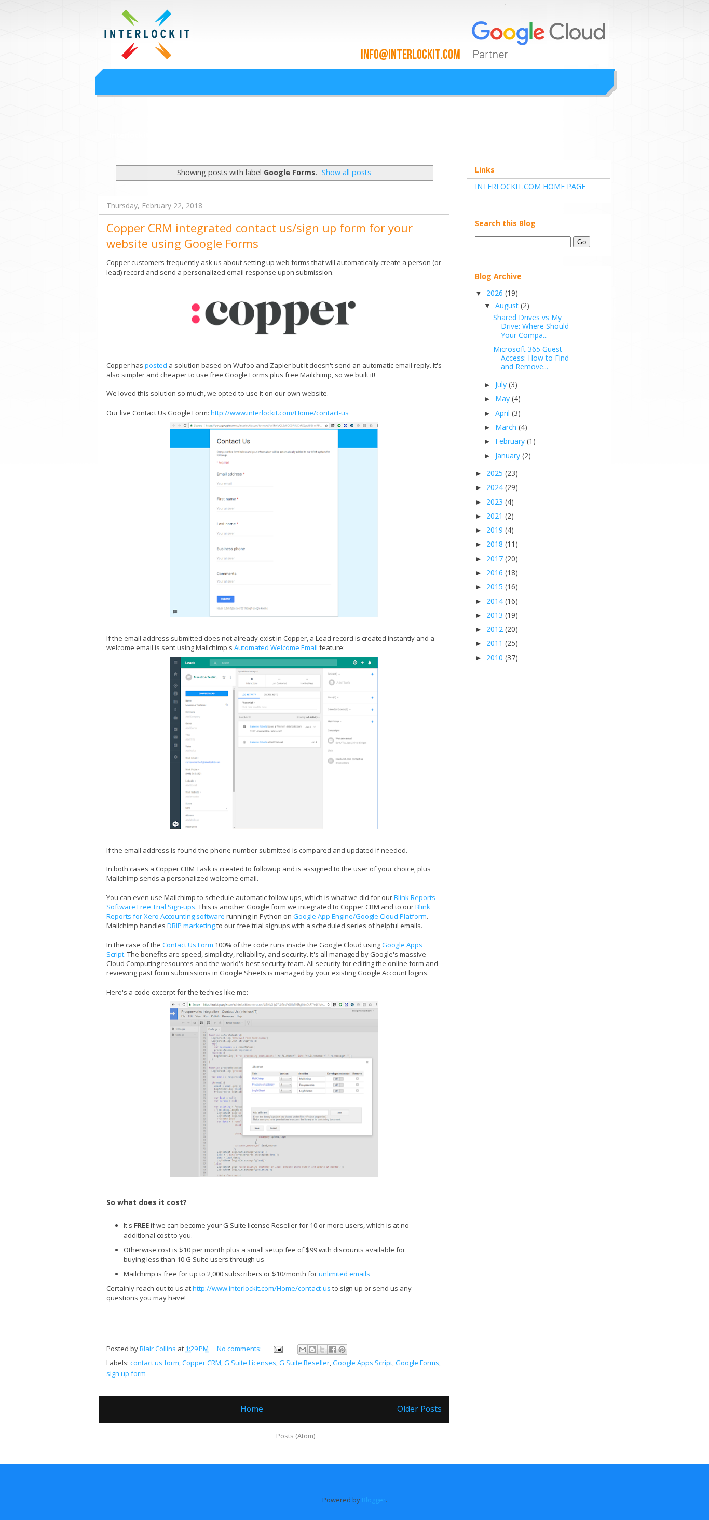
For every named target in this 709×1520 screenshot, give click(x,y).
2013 (495, 615)
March (507, 427)
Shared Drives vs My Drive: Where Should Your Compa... (531, 326)
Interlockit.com (138, 135)
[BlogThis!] (312, 1349)
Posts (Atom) (295, 1435)
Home (251, 1409)
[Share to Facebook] (332, 1349)
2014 (495, 601)
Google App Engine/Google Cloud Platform (360, 916)
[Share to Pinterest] (342, 1349)
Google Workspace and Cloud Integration (299, 22)
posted (157, 365)
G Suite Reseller (304, 1362)
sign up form (126, 1373)
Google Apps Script (362, 1362)
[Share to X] (322, 1349)
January (508, 455)
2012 (495, 629)
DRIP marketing (191, 925)
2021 (495, 516)
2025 (495, 473)
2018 (495, 544)
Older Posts (419, 1409)
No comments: (240, 1348)
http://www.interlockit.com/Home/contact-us (280, 412)
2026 (495, 293)
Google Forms (417, 1362)
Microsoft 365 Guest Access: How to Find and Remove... (531, 358)
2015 (495, 586)
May (503, 398)
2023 (495, 502)
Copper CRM (201, 1362)
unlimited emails (344, 1273)
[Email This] (302, 1349)
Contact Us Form (187, 944)
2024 (495, 487)
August (508, 305)
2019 (495, 530)
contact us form (154, 1362)
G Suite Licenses (250, 1362)
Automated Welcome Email (276, 647)
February (511, 441)
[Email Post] (277, 1348)
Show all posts (346, 172)
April (503, 413)
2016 (495, 572)
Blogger (374, 1499)
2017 (495, 558)
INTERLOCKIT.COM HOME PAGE (530, 186)
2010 (495, 658)
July (502, 384)
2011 (495, 643)
